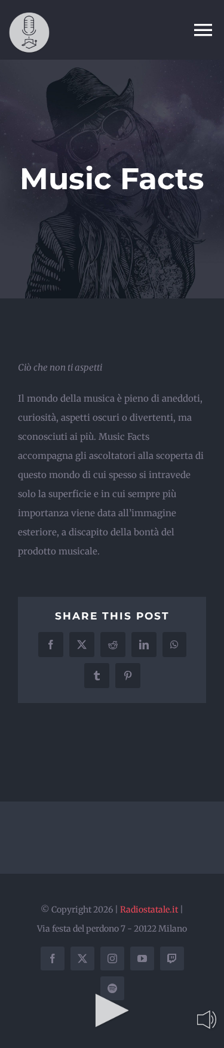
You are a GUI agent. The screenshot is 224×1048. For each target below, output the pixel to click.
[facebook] (53, 958)
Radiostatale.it (149, 909)
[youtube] (142, 958)
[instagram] (112, 958)
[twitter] (82, 958)
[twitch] (172, 958)
